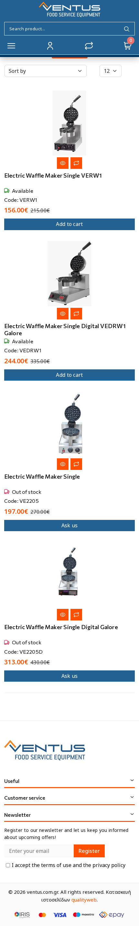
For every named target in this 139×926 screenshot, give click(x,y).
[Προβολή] (63, 163)
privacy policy (108, 865)
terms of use (57, 865)
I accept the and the (68, 865)
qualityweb (84, 899)
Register (89, 850)
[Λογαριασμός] (50, 46)
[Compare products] (89, 46)
